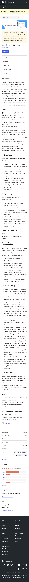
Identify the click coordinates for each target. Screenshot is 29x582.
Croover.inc (6, 47)
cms (15, 452)
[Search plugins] (17, 17)
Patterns (17, 528)
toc (26, 455)
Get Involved (19, 533)
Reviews (5, 61)
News (3, 523)
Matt (4, 549)
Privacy (4, 528)
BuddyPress (6, 554)
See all (25, 485)
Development (7, 69)
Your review (5, 485)
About (3, 520)
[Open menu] (26, 2)
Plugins (17, 525)
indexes (19, 452)
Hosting (4, 525)
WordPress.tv (6, 541)
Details (5, 57)
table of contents (20, 455)
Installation (6, 65)
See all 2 (25, 448)
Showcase (18, 520)
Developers (5, 538)
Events (17, 536)
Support (5, 73)
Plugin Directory (6, 7)
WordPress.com (7, 546)
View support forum (7, 497)
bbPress (5, 551)
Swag (17, 541)
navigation (24, 452)
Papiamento (8, 561)
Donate (18, 538)
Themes (17, 523)
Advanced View (6, 459)
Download (5, 51)
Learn (3, 533)
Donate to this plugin (7, 510)
